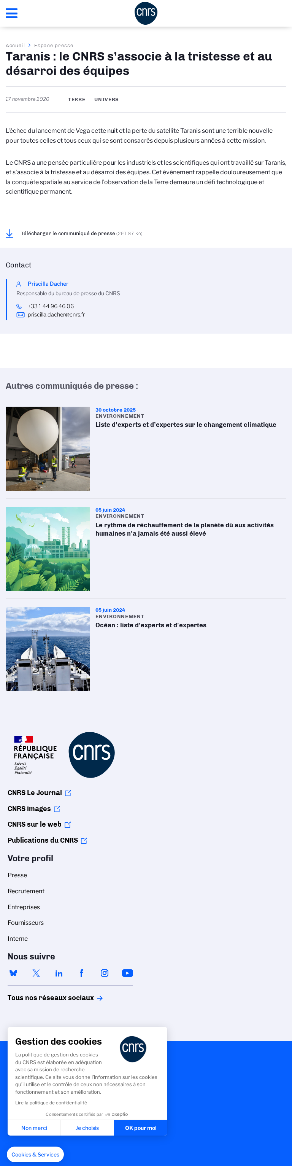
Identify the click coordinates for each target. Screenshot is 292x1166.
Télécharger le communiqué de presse (82, 233)
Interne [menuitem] (18, 938)
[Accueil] (146, 13)
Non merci (34, 1128)
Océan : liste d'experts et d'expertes (146, 649)
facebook (81, 973)
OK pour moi (141, 1128)
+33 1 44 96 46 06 (51, 306)
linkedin (59, 973)
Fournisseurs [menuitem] (26, 922)
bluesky (13, 973)
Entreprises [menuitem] (24, 907)
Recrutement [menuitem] (26, 891)
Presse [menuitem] (17, 875)
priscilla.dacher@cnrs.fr (56, 314)
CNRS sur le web (35, 824)
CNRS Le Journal (35, 793)
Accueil (15, 45)
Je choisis (87, 1128)
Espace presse (53, 45)
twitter (36, 973)
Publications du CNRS (43, 840)
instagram (104, 973)
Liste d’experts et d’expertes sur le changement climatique (146, 449)
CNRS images (29, 809)
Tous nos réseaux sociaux (38, 998)
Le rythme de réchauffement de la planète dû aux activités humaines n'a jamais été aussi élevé (146, 549)
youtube (127, 973)
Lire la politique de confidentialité (51, 1103)
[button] (35, 1155)
